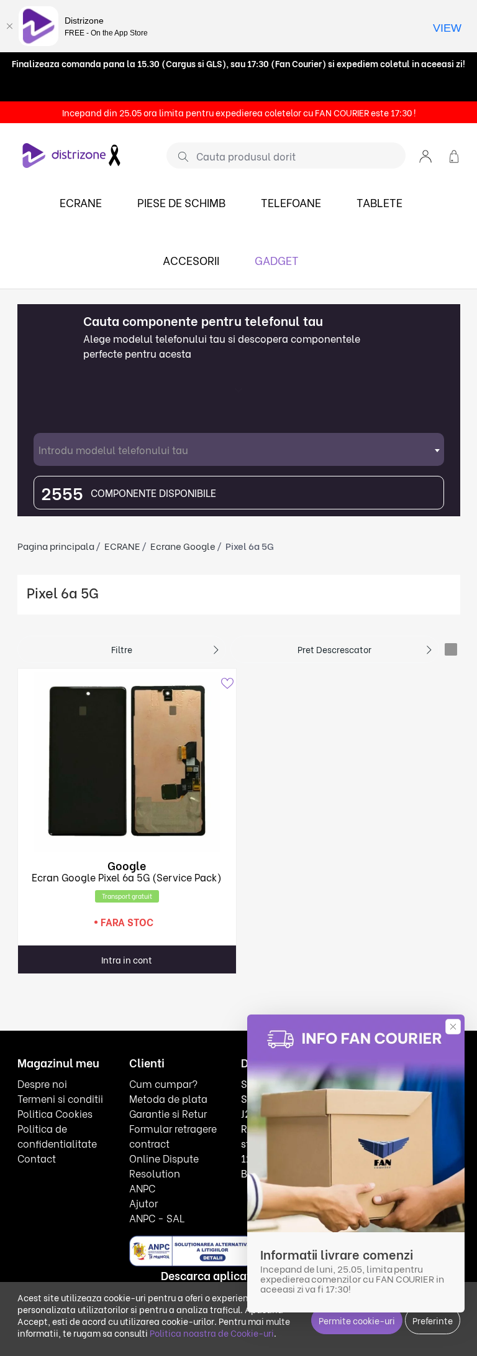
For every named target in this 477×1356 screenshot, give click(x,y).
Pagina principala (55, 545)
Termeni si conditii (60, 1098)
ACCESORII (191, 259)
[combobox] (239, 449)
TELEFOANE (291, 201)
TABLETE (379, 201)
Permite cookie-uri (357, 1320)
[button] (425, 155)
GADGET (277, 259)
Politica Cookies (55, 1113)
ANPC (142, 1188)
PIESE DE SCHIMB (181, 201)
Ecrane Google (183, 545)
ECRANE (81, 201)
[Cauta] (178, 156)
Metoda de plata (168, 1098)
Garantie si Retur (168, 1113)
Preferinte (432, 1320)
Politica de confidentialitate (57, 1135)
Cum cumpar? (163, 1083)
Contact (36, 1158)
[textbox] (239, 449)
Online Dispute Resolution (164, 1165)
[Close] (9, 26)
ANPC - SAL (156, 1217)
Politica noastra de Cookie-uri (212, 1332)
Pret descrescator (334, 649)
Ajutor (143, 1203)
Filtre (121, 649)
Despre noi (42, 1083)
